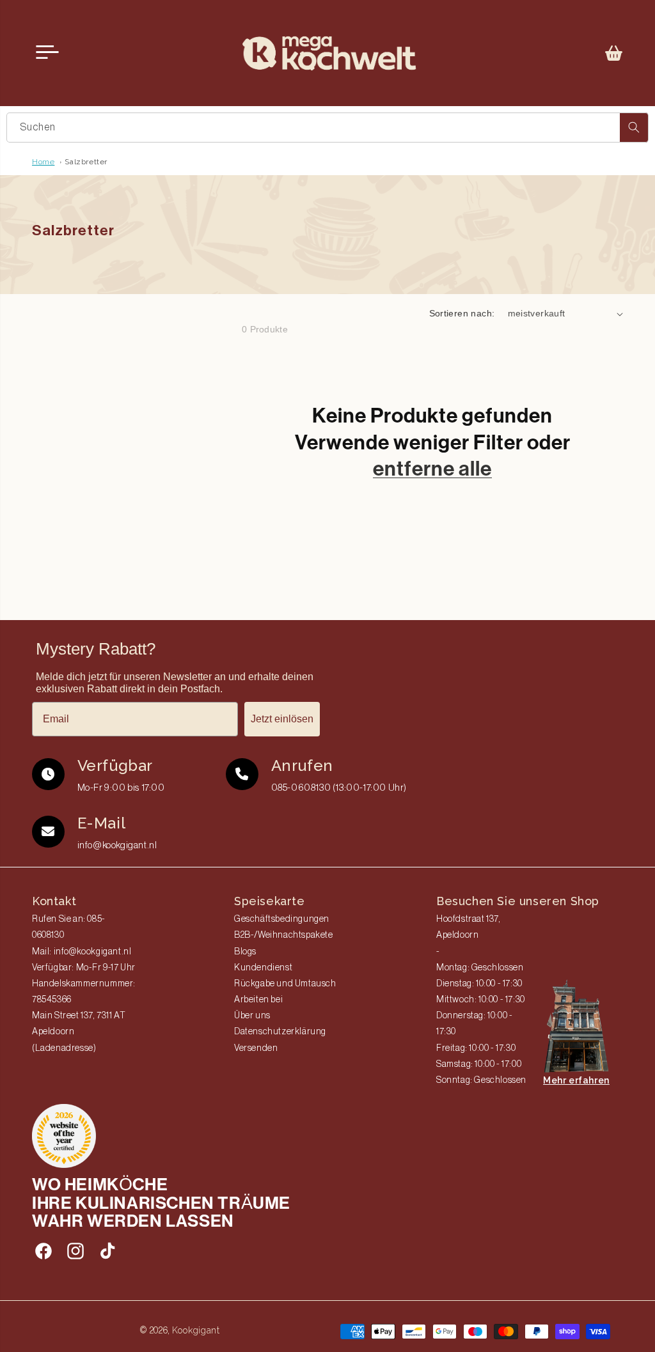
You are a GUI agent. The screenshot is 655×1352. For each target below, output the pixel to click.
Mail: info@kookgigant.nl (81, 951)
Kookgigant (196, 1330)
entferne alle (432, 468)
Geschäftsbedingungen (281, 919)
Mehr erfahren (576, 1080)
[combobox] (327, 127)
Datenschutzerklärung (280, 1031)
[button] (614, 53)
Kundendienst (263, 967)
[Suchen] (634, 128)
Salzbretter (86, 161)
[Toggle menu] (47, 52)
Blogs (245, 951)
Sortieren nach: (462, 313)
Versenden (256, 1048)
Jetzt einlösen (282, 718)
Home (43, 161)
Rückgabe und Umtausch (285, 983)
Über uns (252, 1015)
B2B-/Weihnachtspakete (283, 935)
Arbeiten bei (258, 999)
